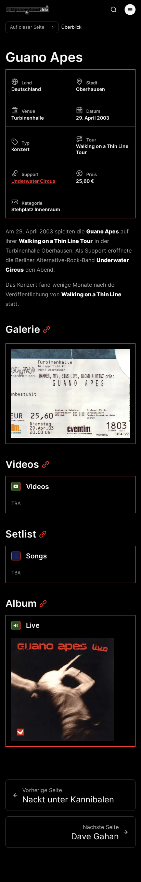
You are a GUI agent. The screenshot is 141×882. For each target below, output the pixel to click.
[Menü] (130, 9)
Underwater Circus (33, 181)
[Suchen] (113, 9)
